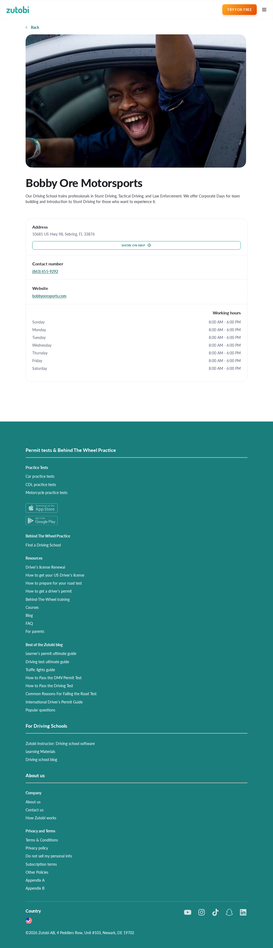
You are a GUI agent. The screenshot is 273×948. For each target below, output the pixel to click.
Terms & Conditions (42, 839)
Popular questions (40, 709)
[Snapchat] (229, 912)
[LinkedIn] (243, 912)
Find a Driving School (43, 544)
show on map (133, 245)
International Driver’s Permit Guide (54, 701)
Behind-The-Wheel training (48, 599)
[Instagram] (201, 912)
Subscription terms (41, 864)
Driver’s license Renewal (45, 567)
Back (35, 27)
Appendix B (35, 888)
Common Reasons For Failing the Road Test (61, 693)
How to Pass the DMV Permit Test (54, 677)
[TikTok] (215, 912)
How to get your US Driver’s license (55, 575)
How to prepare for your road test (54, 583)
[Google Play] (136, 520)
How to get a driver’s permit (49, 591)
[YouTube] (187, 912)
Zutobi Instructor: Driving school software (60, 743)
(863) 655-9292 (45, 271)
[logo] (17, 9)
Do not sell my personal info (49, 855)
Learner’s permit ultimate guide (51, 653)
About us (33, 801)
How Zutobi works (41, 817)
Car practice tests (40, 476)
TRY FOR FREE (239, 9)
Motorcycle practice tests (46, 492)
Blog (29, 615)
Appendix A (35, 880)
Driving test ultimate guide (47, 661)
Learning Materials (40, 751)
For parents (35, 631)
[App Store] (136, 508)
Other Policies (37, 872)
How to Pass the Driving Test (49, 685)
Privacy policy (37, 847)
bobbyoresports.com (49, 295)
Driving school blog (41, 759)
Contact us (34, 809)
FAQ (29, 623)
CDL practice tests (41, 484)
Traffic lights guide (40, 669)
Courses (32, 607)
